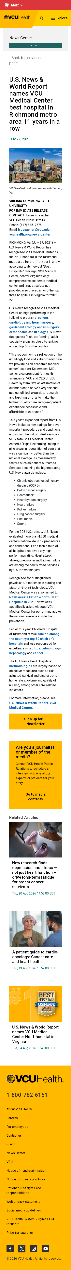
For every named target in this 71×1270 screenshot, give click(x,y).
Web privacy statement (23, 1202)
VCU (10, 1162)
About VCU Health (19, 1109)
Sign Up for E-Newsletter (35, 721)
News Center (16, 1153)
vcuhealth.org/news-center (30, 234)
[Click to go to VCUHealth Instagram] (33, 1248)
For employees (17, 1127)
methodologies (20, 666)
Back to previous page (25, 60)
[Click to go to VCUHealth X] (21, 1248)
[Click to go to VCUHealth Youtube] (45, 1248)
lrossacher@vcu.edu (34, 230)
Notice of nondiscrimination (26, 1170)
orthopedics (18, 332)
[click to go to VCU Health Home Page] (18, 19)
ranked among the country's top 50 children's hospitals (34, 638)
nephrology (17, 653)
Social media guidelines (24, 1210)
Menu (34, 45)
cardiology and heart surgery (31, 322)
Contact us (14, 1135)
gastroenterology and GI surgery (34, 327)
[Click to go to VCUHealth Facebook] (10, 1248)
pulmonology (51, 648)
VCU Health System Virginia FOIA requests (30, 1221)
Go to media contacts (35, 796)
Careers (12, 1118)
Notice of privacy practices (26, 1179)
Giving (11, 1144)
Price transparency (20, 1233)
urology (40, 332)
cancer (43, 318)
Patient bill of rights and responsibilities (24, 1190)
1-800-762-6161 (27, 1095)
